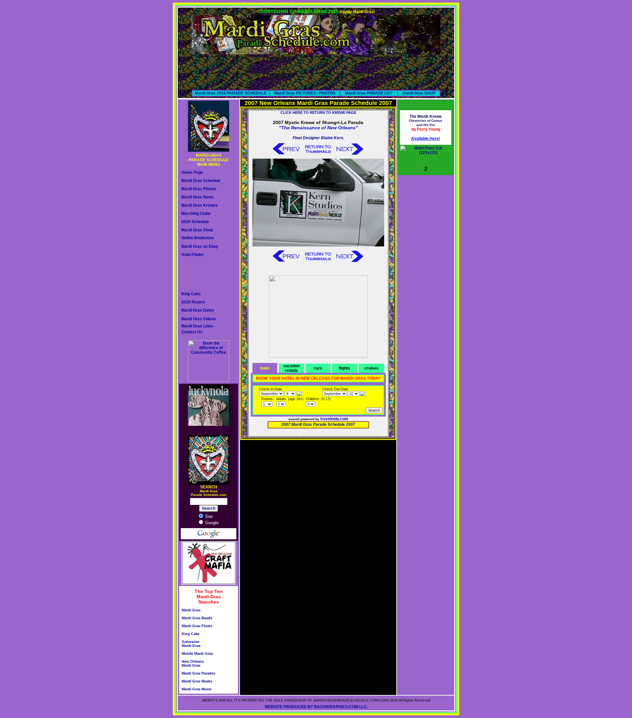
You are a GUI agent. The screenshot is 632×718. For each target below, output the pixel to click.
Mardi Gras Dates (197, 310)
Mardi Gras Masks (197, 681)
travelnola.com (334, 419)
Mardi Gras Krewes (199, 205)
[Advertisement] (316, 69)
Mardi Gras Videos (198, 319)
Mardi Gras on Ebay (199, 246)
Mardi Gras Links (197, 326)
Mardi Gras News (197, 197)
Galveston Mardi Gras (191, 644)
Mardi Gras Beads (197, 618)
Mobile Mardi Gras (197, 653)
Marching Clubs (196, 213)
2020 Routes (193, 302)
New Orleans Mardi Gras (193, 663)
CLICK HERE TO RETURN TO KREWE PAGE (318, 113)
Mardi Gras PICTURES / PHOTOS (304, 93)
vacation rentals (291, 368)
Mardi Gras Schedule (201, 180)
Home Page (192, 172)
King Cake (191, 294)
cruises (371, 368)
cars (318, 368)
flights (344, 368)
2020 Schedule (195, 221)
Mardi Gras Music (197, 689)
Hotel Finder (192, 254)
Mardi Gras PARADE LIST (369, 93)
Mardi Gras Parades (198, 673)
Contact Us (191, 332)
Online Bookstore (197, 238)
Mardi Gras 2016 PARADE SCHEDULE (231, 93)
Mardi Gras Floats (197, 626)
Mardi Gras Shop (197, 230)
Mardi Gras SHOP (419, 93)
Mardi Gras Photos (198, 189)
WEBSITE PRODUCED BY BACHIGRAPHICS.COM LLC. (316, 707)
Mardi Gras (191, 610)
